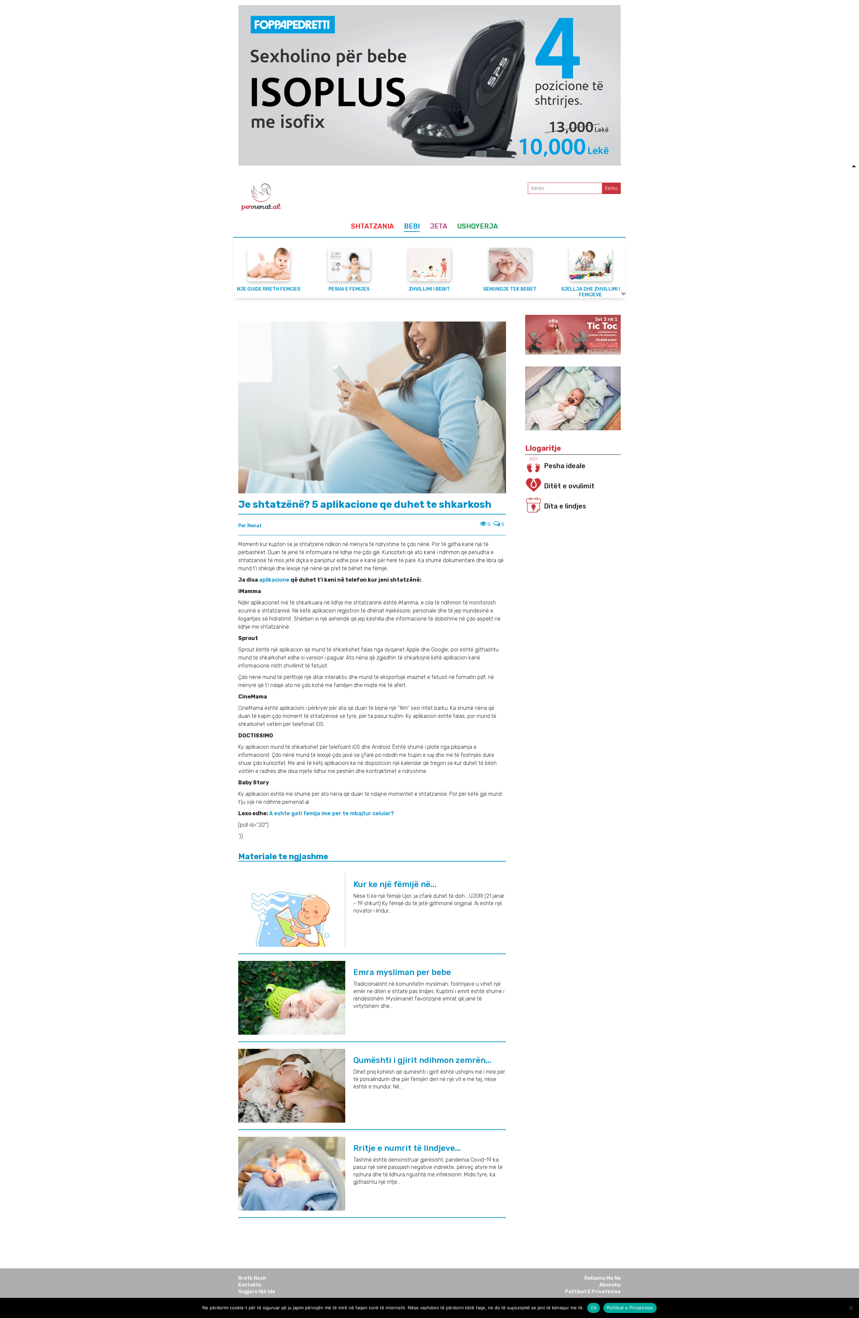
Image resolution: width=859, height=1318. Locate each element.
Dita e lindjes (565, 506)
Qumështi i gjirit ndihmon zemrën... (422, 1060)
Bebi (412, 226)
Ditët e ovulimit (569, 486)
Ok (594, 1307)
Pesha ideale (565, 466)
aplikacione (275, 580)
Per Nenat (250, 526)
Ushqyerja (477, 226)
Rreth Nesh (252, 1278)
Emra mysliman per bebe (402, 972)
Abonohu (610, 1285)
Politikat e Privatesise (593, 1291)
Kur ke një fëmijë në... (395, 884)
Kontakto (249, 1285)
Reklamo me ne (602, 1278)
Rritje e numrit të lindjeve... (407, 1148)
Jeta (438, 226)
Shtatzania (372, 226)
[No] (850, 1308)
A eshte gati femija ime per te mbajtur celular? (332, 813)
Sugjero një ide (256, 1291)
